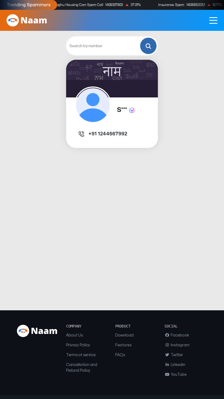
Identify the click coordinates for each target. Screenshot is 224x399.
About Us (74, 335)
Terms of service (81, 355)
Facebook (179, 335)
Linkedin (177, 365)
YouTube (178, 374)
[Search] (148, 46)
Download (124, 335)
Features (123, 345)
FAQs (120, 355)
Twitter (176, 355)
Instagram (180, 345)
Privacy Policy (78, 345)
